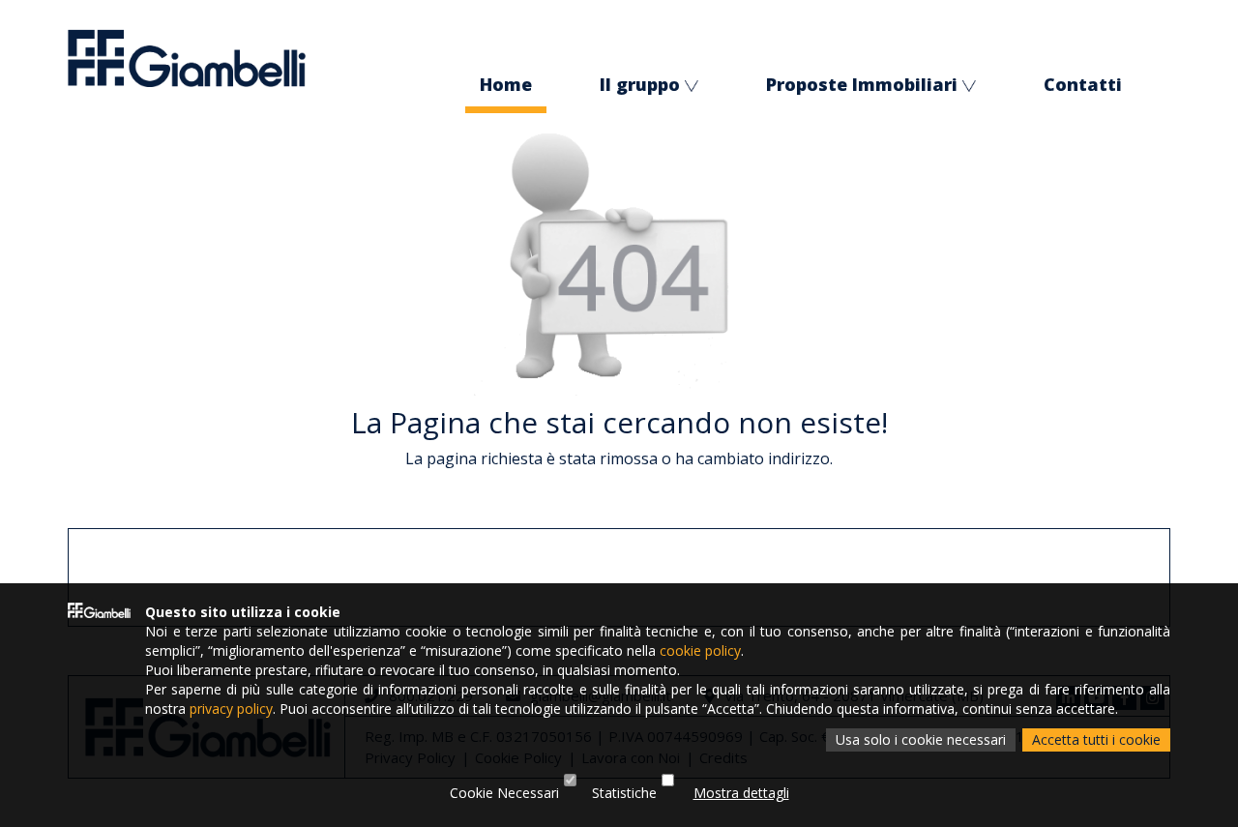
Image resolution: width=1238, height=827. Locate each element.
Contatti (1083, 84)
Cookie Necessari (504, 792)
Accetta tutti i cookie (1096, 739)
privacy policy (231, 708)
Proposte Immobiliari (862, 84)
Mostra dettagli (741, 792)
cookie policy (700, 650)
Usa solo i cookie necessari (921, 739)
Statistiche (624, 792)
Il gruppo (640, 84)
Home (506, 84)
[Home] (187, 58)
